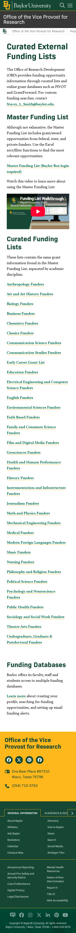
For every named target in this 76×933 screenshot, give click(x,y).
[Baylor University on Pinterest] (56, 917)
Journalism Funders (23, 503)
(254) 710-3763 (25, 785)
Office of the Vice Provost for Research (35, 19)
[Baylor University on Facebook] (20, 917)
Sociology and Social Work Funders (35, 616)
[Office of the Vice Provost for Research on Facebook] (9, 760)
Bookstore (13, 839)
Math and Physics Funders (28, 513)
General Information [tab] (22, 813)
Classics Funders (20, 333)
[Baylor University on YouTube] (64, 917)
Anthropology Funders (25, 284)
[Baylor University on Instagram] (29, 917)
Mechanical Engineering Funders (34, 523)
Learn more (16, 696)
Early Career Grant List (26, 362)
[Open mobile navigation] (70, 6)
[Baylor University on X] (38, 917)
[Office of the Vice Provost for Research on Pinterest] (29, 760)
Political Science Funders (27, 581)
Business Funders (21, 313)
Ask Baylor (13, 833)
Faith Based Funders (23, 417)
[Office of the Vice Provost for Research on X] (19, 760)
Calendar (12, 846)
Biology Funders (20, 303)
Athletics (12, 827)
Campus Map (15, 852)
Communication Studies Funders (34, 352)
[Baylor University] (27, 5)
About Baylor (15, 820)
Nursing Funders (20, 562)
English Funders (20, 397)
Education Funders (22, 372)
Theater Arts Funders (24, 626)
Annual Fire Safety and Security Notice (20, 875)
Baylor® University (33, 923)
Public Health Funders (25, 607)
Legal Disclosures (17, 896)
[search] (60, 5)
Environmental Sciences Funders (33, 407)
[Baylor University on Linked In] (47, 917)
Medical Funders (20, 532)
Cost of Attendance (18, 883)
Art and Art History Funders (30, 294)
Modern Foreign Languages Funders (36, 542)
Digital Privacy (15, 890)
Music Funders (19, 552)
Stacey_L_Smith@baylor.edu (30, 104)
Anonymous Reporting (20, 867)
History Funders (20, 478)
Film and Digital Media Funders (33, 442)
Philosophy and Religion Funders (34, 571)
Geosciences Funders (24, 452)
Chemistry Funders (22, 323)
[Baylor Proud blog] (12, 917)
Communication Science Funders (34, 342)
